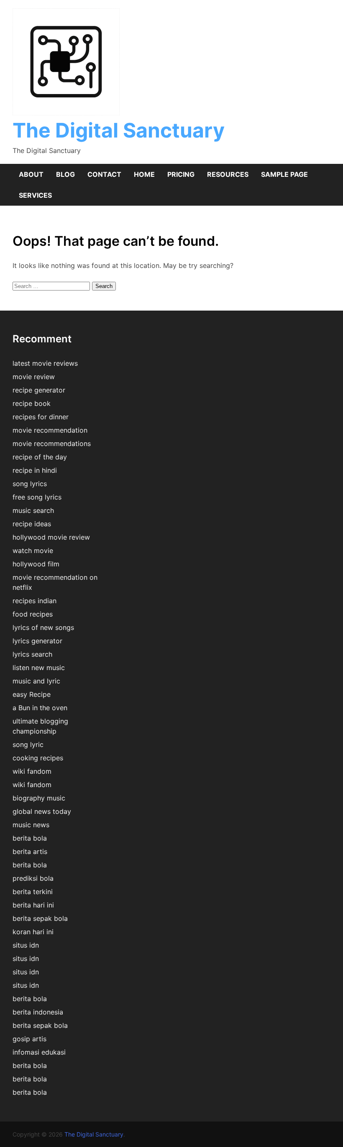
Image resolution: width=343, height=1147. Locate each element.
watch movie (33, 550)
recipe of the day (40, 457)
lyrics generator (37, 641)
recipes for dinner (41, 417)
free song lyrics (37, 497)
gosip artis (29, 1039)
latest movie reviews (45, 363)
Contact (104, 174)
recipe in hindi (35, 470)
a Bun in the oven (40, 707)
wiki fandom (32, 771)
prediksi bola (33, 878)
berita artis (30, 851)
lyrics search (32, 654)
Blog (65, 174)
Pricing (181, 174)
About (31, 174)
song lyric (28, 744)
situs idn (26, 945)
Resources (227, 174)
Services (35, 195)
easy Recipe (32, 694)
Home (144, 174)
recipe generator (39, 390)
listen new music (39, 667)
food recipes (33, 614)
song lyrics (30, 483)
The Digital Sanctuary (119, 130)
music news (31, 825)
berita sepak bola (40, 918)
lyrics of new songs (43, 627)
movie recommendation (50, 430)
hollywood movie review (51, 537)
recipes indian (34, 600)
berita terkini (33, 891)
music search (33, 510)
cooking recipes (38, 758)
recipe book (32, 403)
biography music (39, 798)
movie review (34, 376)
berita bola (30, 838)
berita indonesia (38, 1012)
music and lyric (36, 681)
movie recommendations (52, 443)
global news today (42, 811)
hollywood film (36, 564)
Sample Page (284, 174)
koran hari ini (33, 932)
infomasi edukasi (39, 1052)
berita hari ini (33, 905)
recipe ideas (32, 524)
